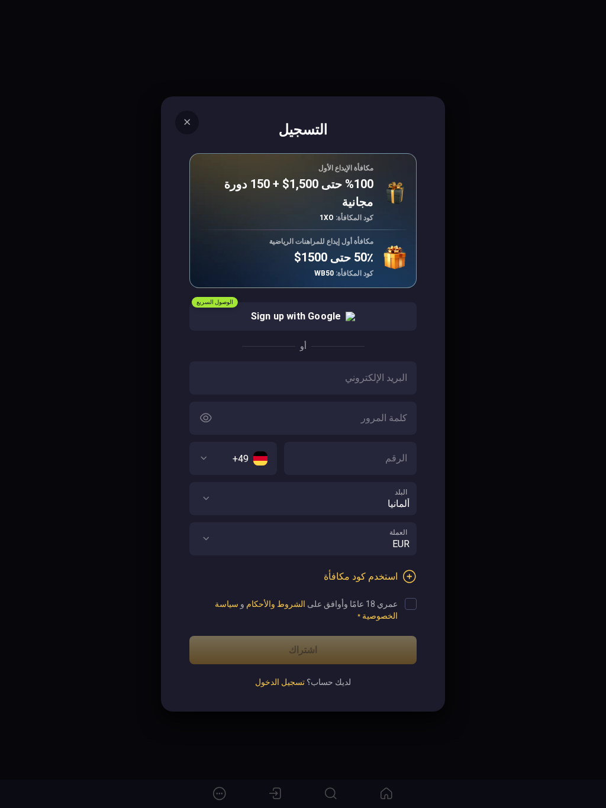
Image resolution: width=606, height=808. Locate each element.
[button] (206, 499)
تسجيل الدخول (280, 682)
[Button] (206, 418)
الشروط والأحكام (275, 604)
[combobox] (233, 458)
